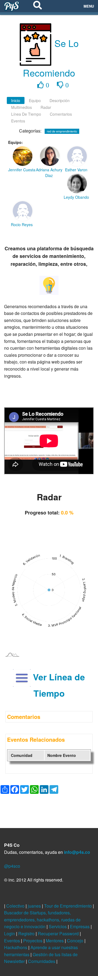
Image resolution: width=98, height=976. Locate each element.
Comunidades (42, 961)
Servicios (58, 926)
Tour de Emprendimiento (68, 906)
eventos (18, 121)
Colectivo (16, 906)
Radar (46, 107)
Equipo (35, 100)
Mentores (55, 940)
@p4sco (12, 866)
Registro (27, 933)
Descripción (60, 100)
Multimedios (21, 107)
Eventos (12, 940)
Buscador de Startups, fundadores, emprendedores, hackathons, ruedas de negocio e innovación (42, 919)
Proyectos (33, 940)
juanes (35, 906)
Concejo (75, 940)
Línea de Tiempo (26, 114)
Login (10, 933)
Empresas (80, 926)
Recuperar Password (59, 933)
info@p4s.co (77, 852)
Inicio (15, 100)
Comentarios (61, 114)
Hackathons (16, 947)
